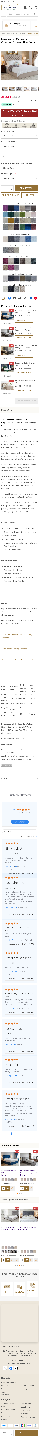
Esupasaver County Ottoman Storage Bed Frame (26, 347)
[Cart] (35, 7)
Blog (22, 1382)
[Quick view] (12, 1188)
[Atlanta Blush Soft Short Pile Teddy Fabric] (6, 1179)
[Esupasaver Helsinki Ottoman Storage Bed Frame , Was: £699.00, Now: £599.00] (29, 1159)
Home (3, 33)
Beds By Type (26, 1404)
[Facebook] (9, 298)
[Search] (35, 14)
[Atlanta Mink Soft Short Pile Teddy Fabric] (15, 1179)
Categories (6, 1399)
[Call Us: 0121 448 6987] (30, 7)
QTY (4, 188)
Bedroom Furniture (28, 1417)
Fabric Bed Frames (8, 1409)
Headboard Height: (9, 142)
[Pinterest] (35, 298)
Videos (4, 778)
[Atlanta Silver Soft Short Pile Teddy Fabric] (9, 1179)
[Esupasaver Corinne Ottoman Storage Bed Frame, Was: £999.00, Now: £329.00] (10, 1159)
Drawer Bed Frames (8, 1413)
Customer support (27, 1385)
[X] (25, 298)
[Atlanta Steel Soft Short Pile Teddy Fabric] (12, 1179)
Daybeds (4, 1420)
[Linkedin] (30, 298)
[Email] (14, 298)
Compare (29, 195)
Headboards (25, 1410)
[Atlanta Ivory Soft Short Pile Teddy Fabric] (2, 1179)
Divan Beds (5, 1416)
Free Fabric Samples (8, 1382)
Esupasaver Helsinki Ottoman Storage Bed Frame (26, 329)
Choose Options (24, 320)
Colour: (4, 152)
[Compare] (17, 1260)
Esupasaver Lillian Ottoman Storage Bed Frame (25, 382)
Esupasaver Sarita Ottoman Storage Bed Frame (25, 364)
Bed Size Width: (8, 131)
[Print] (19, 298)
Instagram (5, 1385)
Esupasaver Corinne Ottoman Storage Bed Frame (26, 311)
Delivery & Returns (28, 1389)
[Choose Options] (8, 1188)
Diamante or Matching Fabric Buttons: (17, 163)
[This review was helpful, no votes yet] (28, 914)
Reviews (4, 1389)
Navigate (5, 1378)
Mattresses (25, 1414)
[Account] (25, 7)
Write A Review (20, 822)
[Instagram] (16, 1368)
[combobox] (29, 837)
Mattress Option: (8, 174)
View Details (7, 323)
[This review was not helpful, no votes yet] (32, 914)
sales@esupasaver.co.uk (20, 1363)
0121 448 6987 (17, 1361)
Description (6, 410)
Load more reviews (19, 1134)
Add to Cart (27, 188)
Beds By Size (26, 1407)
